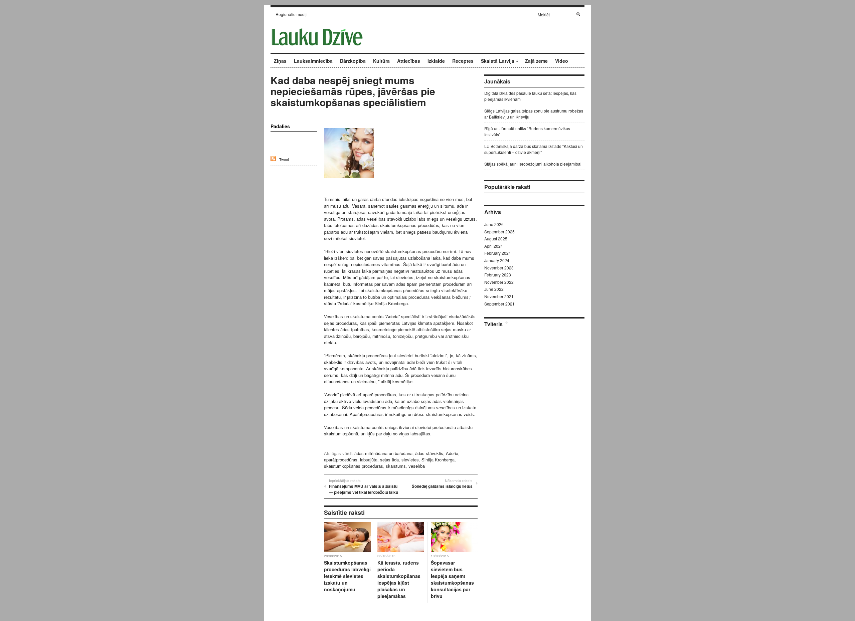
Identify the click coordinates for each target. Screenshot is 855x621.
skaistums (396, 466)
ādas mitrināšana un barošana (383, 453)
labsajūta (368, 459)
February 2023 (497, 274)
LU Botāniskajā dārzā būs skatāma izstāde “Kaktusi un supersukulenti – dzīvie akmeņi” (533, 149)
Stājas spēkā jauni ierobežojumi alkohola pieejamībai (532, 164)
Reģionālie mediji (292, 14)
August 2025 (495, 238)
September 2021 (499, 303)
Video (561, 60)
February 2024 (497, 253)
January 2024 (496, 260)
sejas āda (389, 459)
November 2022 (499, 282)
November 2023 (499, 267)
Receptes (463, 60)
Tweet (284, 159)
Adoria (452, 453)
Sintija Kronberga (438, 459)
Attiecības (408, 60)
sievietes (410, 459)
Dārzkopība (353, 60)
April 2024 (493, 246)
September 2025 (499, 231)
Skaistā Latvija (497, 60)
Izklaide (436, 60)
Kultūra (381, 60)
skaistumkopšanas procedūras (353, 466)
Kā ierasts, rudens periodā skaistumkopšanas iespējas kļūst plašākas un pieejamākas (398, 579)
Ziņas (280, 60)
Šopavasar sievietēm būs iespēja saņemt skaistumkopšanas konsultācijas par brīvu (452, 579)
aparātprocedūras (340, 459)
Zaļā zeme (536, 60)
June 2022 (494, 289)
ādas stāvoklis (429, 453)
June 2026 (494, 224)
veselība (416, 466)
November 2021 (499, 296)
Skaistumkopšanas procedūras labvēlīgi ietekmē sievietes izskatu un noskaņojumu (347, 576)
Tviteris (493, 324)
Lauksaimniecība (313, 60)
